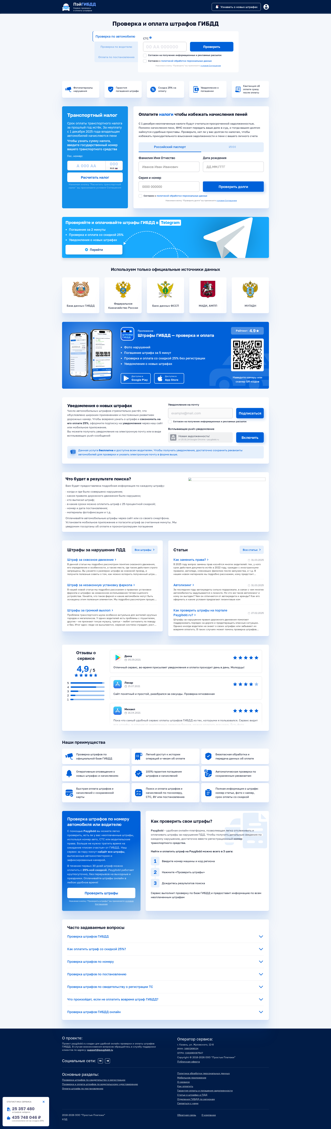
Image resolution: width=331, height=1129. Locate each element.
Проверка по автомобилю (115, 36)
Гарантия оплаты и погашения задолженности (205, 1090)
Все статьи (250, 549)
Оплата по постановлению (116, 57)
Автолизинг (182, 585)
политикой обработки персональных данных (186, 60)
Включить (250, 437)
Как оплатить (185, 1086)
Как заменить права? (190, 559)
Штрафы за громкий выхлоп (89, 610)
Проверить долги (233, 187)
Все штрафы (143, 549)
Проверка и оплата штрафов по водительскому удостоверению (100, 1084)
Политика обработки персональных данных (203, 1073)
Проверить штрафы (101, 893)
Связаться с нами (187, 1103)
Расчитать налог (95, 177)
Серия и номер (150, 178)
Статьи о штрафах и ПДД (192, 1094)
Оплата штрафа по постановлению (82, 1088)
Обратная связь (186, 1114)
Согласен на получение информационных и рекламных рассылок (184, 55)
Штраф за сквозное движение (90, 559)
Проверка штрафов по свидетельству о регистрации (93, 1079)
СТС (146, 38)
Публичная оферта (188, 1061)
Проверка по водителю (116, 46)
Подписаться (250, 413)
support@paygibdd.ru (100, 1049)
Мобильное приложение (191, 1077)
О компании (209, 1114)
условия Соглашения (210, 65)
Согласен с (179, 60)
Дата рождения (214, 158)
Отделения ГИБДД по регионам (196, 1099)
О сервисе (183, 1081)
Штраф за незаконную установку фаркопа (100, 585)
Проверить (211, 47)
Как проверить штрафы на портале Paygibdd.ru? (200, 612)
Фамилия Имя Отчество (157, 158)
